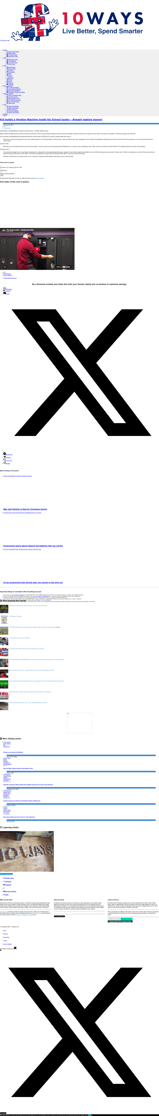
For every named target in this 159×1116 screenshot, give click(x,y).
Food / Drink (11, 69)
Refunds (10, 83)
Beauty (10, 79)
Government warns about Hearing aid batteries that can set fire (33, 546)
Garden (10, 76)
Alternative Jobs (13, 59)
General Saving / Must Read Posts (23, 755)
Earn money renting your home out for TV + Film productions (19, 817)
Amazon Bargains (13, 106)
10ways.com (3, 911)
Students (10, 84)
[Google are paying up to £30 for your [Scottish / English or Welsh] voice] (81, 794)
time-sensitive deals (36, 913)
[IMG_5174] (79, 733)
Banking (9, 73)
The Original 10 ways (14, 100)
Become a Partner (10, 891)
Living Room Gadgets (14, 89)
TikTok (30, 914)
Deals (5, 50)
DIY (4, 272)
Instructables (40, 178)
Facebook (8, 881)
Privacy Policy (6, 937)
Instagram (8, 885)
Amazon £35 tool (12, 109)
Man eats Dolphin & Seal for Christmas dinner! (25, 509)
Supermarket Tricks (14, 98)
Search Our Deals (13, 51)
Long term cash (12, 62)
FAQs (5, 115)
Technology (11, 72)
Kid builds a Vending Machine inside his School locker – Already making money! (51, 119)
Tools (4, 104)
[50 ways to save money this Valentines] (81, 745)
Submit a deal (9, 878)
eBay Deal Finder (13, 108)
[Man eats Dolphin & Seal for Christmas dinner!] (81, 490)
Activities (10, 70)
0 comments (6, 128)
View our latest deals (6, 874)
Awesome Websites (14, 90)
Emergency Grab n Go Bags (16, 92)
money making (7, 275)
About (4, 930)
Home (10, 75)
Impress (5, 114)
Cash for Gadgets (13, 111)
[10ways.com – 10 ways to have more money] (72, 40)
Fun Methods (12, 61)
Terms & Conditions (7, 944)
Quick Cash (11, 64)
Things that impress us (11, 123)
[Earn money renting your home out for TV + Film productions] (81, 810)
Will (4, 126)
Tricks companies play (14, 95)
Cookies (5, 940)
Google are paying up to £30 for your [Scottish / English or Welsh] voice (21, 800)
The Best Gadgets (13, 87)
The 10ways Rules (13, 101)
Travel (10, 81)
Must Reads (11, 67)
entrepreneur (7, 273)
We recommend (8, 86)
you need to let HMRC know (42, 596)
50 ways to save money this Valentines (13, 752)
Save (4, 65)
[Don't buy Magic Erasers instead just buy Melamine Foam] (81, 762)
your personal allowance (18, 595)
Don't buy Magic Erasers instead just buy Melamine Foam (18, 768)
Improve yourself (8, 93)
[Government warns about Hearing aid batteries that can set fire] (81, 527)
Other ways (11, 103)
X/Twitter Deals (12, 55)
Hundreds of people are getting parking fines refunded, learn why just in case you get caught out (28, 784)
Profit (4, 58)
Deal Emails (11, 53)
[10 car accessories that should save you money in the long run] (81, 564)
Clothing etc (10, 78)
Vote (2, 175)
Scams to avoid (12, 97)
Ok (89, 1115)
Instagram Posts (13, 56)
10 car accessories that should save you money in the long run (33, 582)
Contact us (5, 933)
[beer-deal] (27, 871)
